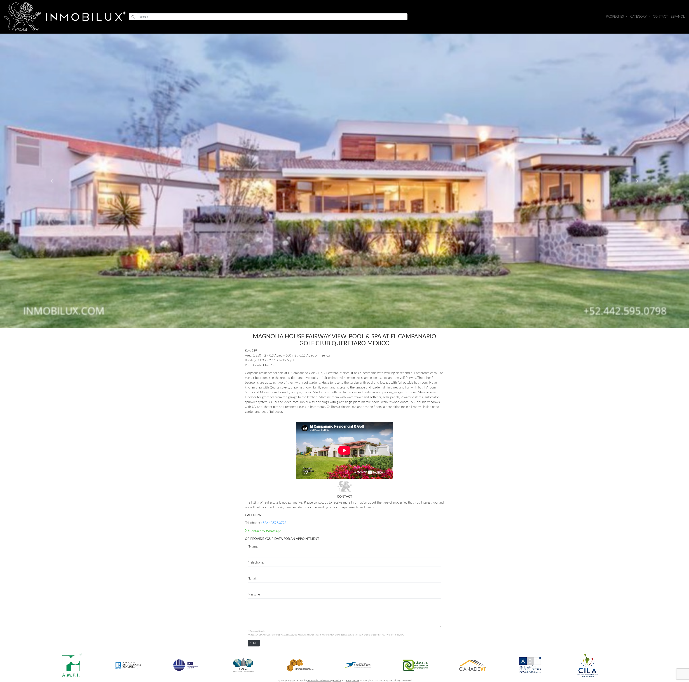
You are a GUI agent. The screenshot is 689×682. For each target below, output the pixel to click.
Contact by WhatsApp (265, 531)
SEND (253, 643)
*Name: (253, 546)
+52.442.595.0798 (273, 523)
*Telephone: (256, 562)
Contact (660, 16)
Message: (254, 594)
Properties (615, 16)
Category (638, 16)
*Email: (252, 578)
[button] (51, 181)
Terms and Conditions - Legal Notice (324, 680)
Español (678, 16)
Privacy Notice (352, 680)
